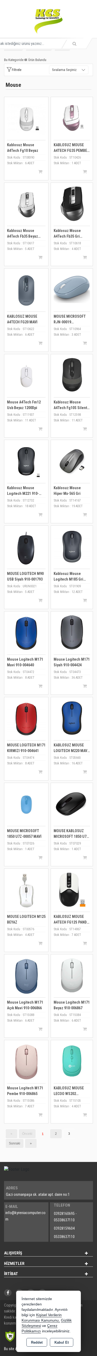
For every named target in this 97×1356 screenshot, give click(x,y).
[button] (13, 70)
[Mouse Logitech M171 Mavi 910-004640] (26, 633)
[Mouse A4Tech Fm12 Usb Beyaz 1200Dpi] (26, 375)
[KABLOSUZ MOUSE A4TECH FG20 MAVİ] (26, 290)
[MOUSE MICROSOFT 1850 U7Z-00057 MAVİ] (26, 804)
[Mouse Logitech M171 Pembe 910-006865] (26, 1061)
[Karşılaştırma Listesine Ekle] (11, 105)
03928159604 (64, 1228)
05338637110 (64, 1237)
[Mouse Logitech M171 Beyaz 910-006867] (72, 975)
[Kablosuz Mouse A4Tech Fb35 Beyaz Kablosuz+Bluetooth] (26, 204)
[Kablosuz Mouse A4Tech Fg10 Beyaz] (26, 118)
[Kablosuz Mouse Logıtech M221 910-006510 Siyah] (26, 461)
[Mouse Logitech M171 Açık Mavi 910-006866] (26, 976)
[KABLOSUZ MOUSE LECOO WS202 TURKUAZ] (72, 1060)
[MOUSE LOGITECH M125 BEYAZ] (26, 890)
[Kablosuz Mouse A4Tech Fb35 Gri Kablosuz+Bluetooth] (72, 203)
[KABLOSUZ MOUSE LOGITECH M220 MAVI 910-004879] (72, 717)
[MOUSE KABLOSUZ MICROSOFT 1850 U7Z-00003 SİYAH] (72, 803)
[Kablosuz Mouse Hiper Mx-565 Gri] (72, 460)
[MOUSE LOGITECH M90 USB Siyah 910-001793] (26, 547)
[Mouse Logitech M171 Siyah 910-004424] (72, 632)
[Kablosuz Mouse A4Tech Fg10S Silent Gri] (72, 374)
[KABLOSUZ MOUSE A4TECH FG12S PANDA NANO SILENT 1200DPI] (72, 889)
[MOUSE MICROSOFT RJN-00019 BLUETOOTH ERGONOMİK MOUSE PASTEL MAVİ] (72, 289)
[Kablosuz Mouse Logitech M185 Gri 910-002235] (72, 546)
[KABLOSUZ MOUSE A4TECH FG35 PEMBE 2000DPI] (72, 117)
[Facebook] (8, 1292)
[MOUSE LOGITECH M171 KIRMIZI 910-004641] (26, 718)
